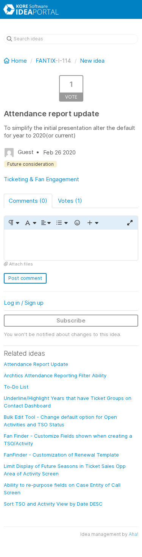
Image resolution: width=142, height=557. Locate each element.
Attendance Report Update (36, 364)
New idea (92, 60)
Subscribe (71, 320)
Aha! (133, 534)
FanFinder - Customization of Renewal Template (61, 455)
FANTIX (45, 60)
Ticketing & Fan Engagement (41, 179)
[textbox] (71, 245)
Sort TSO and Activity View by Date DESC (53, 504)
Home (18, 60)
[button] (13, 223)
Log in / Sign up (24, 302)
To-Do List (16, 387)
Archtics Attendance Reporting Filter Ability (55, 375)
